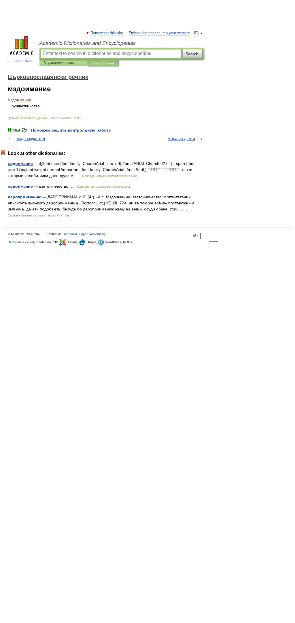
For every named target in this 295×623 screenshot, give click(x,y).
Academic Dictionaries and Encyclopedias (87, 43)
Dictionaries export (21, 242)
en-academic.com (21, 61)
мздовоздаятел (30, 138)
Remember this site (107, 33)
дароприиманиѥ (24, 197)
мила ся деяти (181, 138)
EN (196, 33)
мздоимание (20, 163)
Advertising (97, 234)
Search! (193, 54)
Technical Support (75, 234)
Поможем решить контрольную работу (71, 130)
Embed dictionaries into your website (159, 33)
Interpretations (103, 63)
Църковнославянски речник (63, 63)
